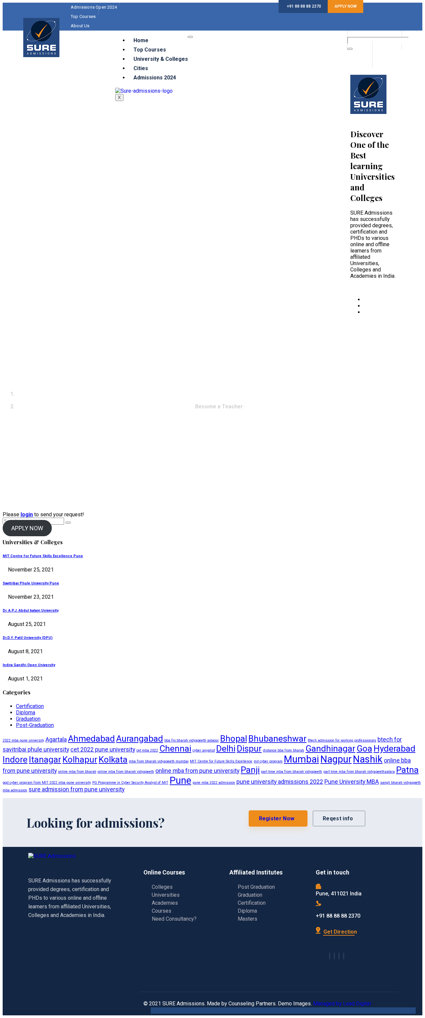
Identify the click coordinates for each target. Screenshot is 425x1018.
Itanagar (45, 759)
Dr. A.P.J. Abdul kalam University (30, 610)
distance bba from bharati (283, 750)
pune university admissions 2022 (279, 781)
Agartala (56, 739)
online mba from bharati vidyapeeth (126, 771)
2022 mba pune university (23, 740)
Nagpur (336, 759)
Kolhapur (79, 759)
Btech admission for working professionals (342, 740)
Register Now (277, 818)
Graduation (28, 719)
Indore (15, 759)
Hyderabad (394, 749)
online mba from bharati (77, 771)
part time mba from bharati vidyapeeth (291, 771)
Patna (407, 770)
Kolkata (113, 759)
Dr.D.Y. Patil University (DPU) (27, 638)
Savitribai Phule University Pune (31, 583)
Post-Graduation (35, 725)
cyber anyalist (204, 750)
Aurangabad (139, 739)
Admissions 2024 (154, 77)
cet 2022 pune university (102, 749)
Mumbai (301, 759)
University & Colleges (160, 59)
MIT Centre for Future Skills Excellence (221, 761)
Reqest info (338, 818)
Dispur (249, 749)
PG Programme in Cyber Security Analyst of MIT (130, 782)
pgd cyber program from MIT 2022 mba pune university (47, 782)
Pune (180, 780)
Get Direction (339, 932)
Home (140, 40)
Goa (364, 749)
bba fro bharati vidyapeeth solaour (191, 740)
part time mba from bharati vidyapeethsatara (359, 771)
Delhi (225, 749)
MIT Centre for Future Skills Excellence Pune (43, 556)
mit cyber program (268, 761)
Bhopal (233, 739)
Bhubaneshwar (277, 739)
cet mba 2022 (147, 750)
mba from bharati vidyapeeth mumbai (159, 761)
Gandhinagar (330, 749)
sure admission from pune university (77, 789)
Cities (140, 68)
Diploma (25, 712)
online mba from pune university (197, 770)
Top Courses (149, 50)
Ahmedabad (91, 739)
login (27, 514)
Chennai (175, 749)
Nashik (367, 759)
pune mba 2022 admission (214, 782)
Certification (30, 706)
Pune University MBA (351, 781)
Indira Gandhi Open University (29, 665)
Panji (250, 770)
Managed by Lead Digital (342, 1003)
